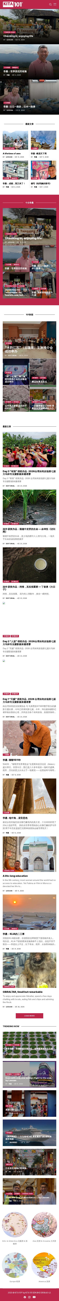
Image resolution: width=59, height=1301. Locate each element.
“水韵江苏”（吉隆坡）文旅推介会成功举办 (29, 349)
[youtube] (34, 1297)
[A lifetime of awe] (15, 140)
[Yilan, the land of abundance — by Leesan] (29, 1191)
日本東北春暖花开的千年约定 (16, 407)
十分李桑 (7, 67)
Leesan (10, 40)
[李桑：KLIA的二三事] (29, 912)
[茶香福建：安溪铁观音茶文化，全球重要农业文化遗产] (29, 1045)
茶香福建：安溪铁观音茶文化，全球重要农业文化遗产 (29, 1049)
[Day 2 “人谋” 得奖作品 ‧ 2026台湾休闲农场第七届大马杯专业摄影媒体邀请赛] (29, 619)
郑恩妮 (11, 1113)
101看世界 (15, 466)
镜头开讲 (9, 1164)
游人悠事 (9, 1106)
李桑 (8, 75)
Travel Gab (9, 32)
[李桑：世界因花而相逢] (29, 61)
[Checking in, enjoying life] (29, 26)
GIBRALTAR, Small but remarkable (23, 992)
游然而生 (15, 67)
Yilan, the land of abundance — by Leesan (27, 1197)
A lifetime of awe (12, 153)
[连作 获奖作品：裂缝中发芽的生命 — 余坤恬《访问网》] (29, 507)
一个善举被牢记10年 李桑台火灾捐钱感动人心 (43, 407)
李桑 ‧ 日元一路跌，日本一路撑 (19, 106)
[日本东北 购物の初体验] (29, 1162)
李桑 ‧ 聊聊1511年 (12, 760)
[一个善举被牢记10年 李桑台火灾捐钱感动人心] (43, 398)
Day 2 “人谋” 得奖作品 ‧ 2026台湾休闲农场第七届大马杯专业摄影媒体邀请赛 (29, 642)
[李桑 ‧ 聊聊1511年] (29, 738)
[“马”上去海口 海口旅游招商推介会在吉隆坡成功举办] (16, 372)
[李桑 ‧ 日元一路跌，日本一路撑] (29, 97)
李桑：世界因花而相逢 (15, 71)
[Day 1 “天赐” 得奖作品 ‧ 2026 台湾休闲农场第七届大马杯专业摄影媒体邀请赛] (29, 677)
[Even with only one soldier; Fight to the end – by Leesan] (29, 1074)
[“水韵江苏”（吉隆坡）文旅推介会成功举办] (29, 339)
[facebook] (25, 1297)
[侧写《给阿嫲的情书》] (43, 170)
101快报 (8, 343)
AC (10, 1172)
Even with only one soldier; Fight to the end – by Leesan (29, 1079)
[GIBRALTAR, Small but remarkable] (29, 970)
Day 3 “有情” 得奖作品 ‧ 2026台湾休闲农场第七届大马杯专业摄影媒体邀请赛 (29, 472)
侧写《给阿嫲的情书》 (41, 183)
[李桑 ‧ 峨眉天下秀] (43, 140)
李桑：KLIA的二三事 (14, 934)
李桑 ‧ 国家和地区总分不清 (42, 293)
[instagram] (29, 1297)
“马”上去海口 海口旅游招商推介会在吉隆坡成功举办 (16, 379)
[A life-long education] (29, 854)
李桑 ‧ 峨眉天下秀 (39, 153)
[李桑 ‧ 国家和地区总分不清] (43, 285)
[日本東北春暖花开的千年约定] (16, 398)
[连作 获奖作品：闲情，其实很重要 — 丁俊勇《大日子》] (29, 565)
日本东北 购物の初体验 (15, 1168)
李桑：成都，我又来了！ (14, 183)
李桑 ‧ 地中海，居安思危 (15, 818)
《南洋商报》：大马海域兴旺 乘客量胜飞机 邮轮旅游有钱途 (28, 1137)
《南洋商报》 (13, 1142)
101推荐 (35, 377)
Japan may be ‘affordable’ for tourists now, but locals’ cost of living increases (15, 295)
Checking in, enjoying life (18, 36)
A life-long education (15, 876)
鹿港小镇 (9, 1109)
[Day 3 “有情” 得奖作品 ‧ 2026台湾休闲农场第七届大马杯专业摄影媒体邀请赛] (29, 449)
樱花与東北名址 (39, 381)
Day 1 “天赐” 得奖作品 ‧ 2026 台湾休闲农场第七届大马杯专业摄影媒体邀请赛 (29, 700)
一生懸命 (34, 148)
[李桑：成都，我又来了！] (15, 170)
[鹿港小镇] (29, 1103)
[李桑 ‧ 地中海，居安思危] (29, 796)
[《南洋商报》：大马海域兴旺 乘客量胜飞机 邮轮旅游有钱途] (29, 1133)
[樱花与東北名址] (43, 372)
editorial (12, 355)
